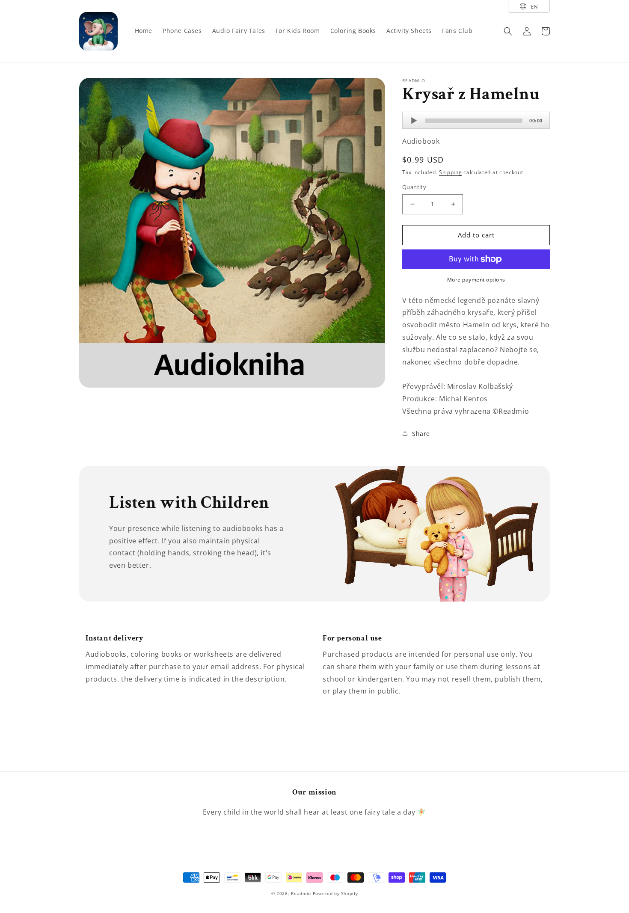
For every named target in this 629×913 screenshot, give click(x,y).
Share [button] (421, 434)
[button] (507, 31)
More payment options (476, 279)
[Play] (413, 120)
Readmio (301, 893)
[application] (476, 120)
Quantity (414, 187)
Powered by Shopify (335, 893)
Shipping (450, 172)
